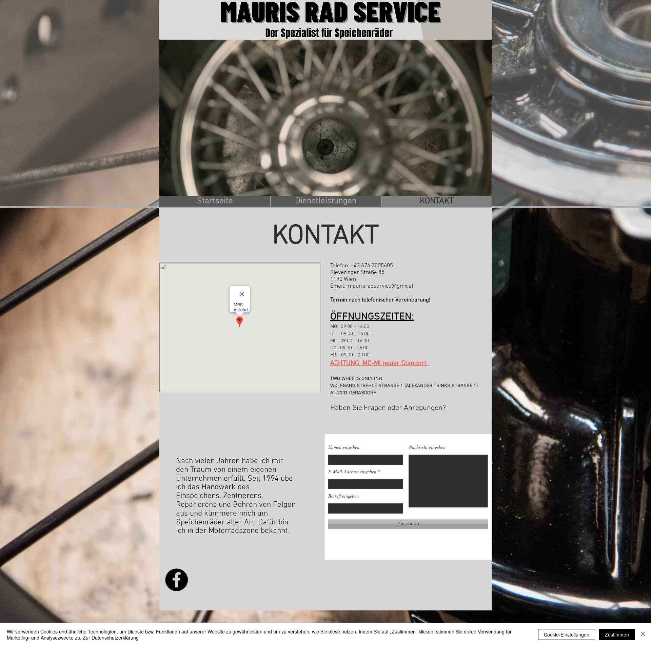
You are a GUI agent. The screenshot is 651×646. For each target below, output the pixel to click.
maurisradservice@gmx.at (380, 286)
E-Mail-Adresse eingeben (352, 471)
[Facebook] (176, 579)
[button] (483, 188)
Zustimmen (617, 634)
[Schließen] (643, 634)
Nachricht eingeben (427, 447)
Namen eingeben (343, 447)
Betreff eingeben (343, 496)
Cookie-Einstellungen (566, 634)
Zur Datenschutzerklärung (111, 637)
